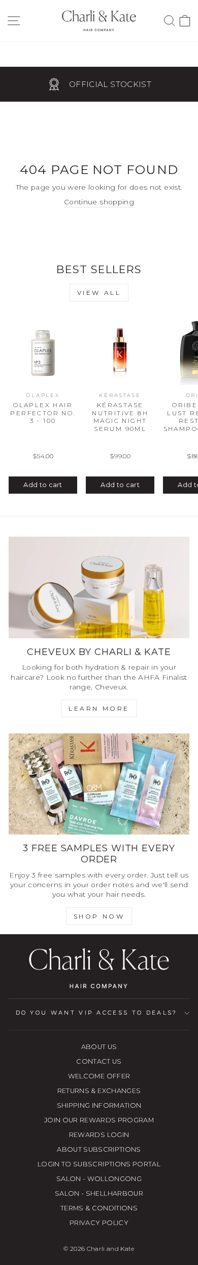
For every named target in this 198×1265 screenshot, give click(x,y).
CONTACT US (98, 1061)
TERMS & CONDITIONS (99, 1208)
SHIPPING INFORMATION (99, 1105)
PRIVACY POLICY (99, 1223)
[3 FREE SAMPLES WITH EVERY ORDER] (99, 784)
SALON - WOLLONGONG (99, 1179)
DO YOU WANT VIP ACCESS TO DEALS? (97, 1012)
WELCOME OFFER (99, 1076)
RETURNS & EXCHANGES (99, 1091)
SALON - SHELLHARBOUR (99, 1193)
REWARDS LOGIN (99, 1135)
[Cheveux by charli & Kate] (99, 587)
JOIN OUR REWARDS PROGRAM (99, 1120)
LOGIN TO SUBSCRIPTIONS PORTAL (99, 1164)
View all (99, 292)
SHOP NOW (99, 916)
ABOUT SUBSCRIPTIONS (99, 1149)
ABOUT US (99, 1047)
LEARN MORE (99, 708)
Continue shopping (99, 202)
